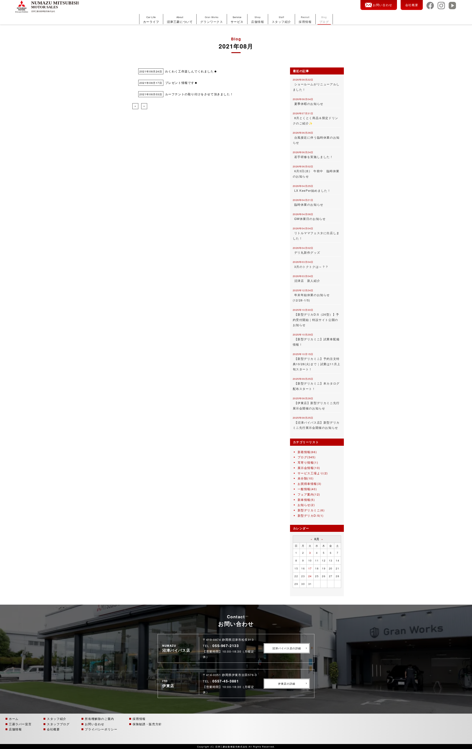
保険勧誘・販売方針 (147, 724)
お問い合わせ (382, 5)
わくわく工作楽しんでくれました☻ (191, 71)
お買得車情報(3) (309, 484)
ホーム (14, 719)
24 (310, 576)
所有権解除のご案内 (99, 719)
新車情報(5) (306, 500)
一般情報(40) (307, 489)
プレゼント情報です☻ (181, 83)
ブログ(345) (307, 457)
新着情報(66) (307, 452)
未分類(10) (306, 478)
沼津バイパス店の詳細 (286, 648)
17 (310, 568)
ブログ (324, 19)
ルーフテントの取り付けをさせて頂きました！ (199, 94)
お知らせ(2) (306, 505)
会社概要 (411, 5)
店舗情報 (257, 19)
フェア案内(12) (309, 494)
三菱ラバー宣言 (20, 724)
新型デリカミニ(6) (311, 510)
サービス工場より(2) (313, 473)
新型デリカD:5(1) (311, 515)
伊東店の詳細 (286, 683)
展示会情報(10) (309, 468)
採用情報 (305, 19)
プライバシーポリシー (101, 729)
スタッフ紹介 (281, 19)
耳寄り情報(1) (308, 462)
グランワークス (211, 19)
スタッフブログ (58, 724)
